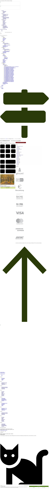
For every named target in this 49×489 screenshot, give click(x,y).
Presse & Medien (5, 26)
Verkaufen (3, 16)
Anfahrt (2, 393)
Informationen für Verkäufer (6, 17)
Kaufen (2, 13)
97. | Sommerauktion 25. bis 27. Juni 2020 (8, 78)
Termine (4, 12)
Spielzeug (18, 162)
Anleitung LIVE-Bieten (5, 15)
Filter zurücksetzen (20, 142)
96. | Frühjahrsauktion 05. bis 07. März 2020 (9, 80)
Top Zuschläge (4, 18)
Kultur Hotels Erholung (5, 27)
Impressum (3, 420)
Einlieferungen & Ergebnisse (6, 51)
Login (3, 40)
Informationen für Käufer (5, 14)
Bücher (17, 147)
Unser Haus (3, 417)
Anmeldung (1, 29)
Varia (17, 164)
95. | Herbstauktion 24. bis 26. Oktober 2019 (9, 81)
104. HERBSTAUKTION (4, 403)
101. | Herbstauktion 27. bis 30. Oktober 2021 (9, 74)
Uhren (17, 163)
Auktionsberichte (5, 25)
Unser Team (4, 20)
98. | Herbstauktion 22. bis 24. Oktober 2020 (9, 77)
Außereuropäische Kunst (19, 146)
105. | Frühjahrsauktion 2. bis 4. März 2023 (8, 69)
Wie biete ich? (4, 45)
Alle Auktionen (4, 11)
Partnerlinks (3, 400)
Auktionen (3, 10)
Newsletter (4, 23)
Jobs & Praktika (4, 22)
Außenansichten (6, 57)
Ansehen (8, 187)
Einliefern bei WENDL (2, 372)
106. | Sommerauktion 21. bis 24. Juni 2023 (8, 68)
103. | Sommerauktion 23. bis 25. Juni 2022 (8, 71)
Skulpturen (18, 161)
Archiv (4, 29)
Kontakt (4, 21)
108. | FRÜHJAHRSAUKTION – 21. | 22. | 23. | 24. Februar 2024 (11, 66)
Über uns (3, 19)
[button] (1, 485)
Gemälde (18, 148)
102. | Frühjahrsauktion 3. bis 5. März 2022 (8, 72)
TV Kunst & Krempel (4, 399)
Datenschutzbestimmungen (26, 485)
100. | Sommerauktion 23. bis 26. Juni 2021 (8, 75)
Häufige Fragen (3, 384)
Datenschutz (4, 24)
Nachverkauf (3, 404)
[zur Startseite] (10, 5)
